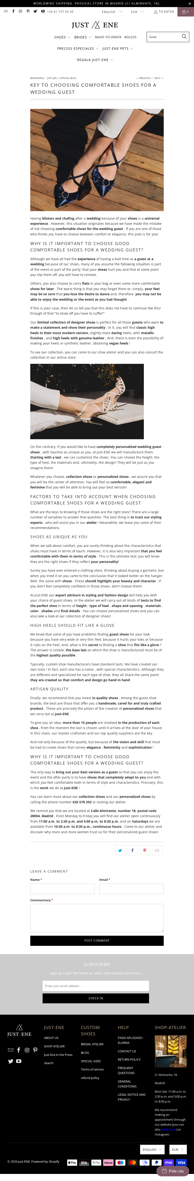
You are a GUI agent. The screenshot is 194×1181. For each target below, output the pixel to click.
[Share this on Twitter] (120, 850)
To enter (166, 12)
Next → (159, 78)
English (109, 12)
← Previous (143, 78)
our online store (63, 357)
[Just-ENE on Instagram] (20, 12)
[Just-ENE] (95, 25)
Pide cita (176, 1171)
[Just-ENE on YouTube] (42, 12)
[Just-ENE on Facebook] (13, 12)
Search (48, 1063)
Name (36, 880)
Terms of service (92, 1069)
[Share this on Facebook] (133, 850)
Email (104, 880)
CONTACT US (127, 1051)
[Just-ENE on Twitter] (35, 12)
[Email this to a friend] (157, 850)
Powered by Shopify (45, 1161)
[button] (62, 37)
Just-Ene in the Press (58, 1055)
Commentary (41, 900)
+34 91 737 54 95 (60, 12)
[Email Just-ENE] (6, 12)
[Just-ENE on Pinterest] (28, 12)
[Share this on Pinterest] (145, 850)
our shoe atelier (104, 352)
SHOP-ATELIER (54, 1046)
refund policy (90, 1078)
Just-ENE (24, 1161)
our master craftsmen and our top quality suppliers (93, 733)
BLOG (85, 1052)
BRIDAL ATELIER (92, 1044)
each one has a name (77, 669)
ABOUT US (51, 1038)
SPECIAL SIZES (91, 1061)
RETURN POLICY (129, 1059)
